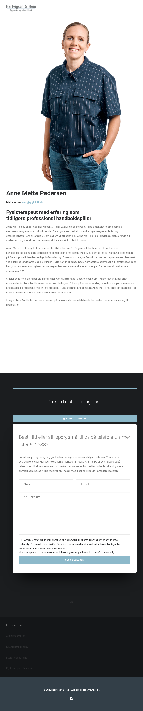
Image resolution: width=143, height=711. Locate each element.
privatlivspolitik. (60, 548)
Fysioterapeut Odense (19, 668)
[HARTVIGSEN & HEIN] (21, 8)
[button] (135, 8)
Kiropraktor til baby (17, 646)
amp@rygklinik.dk (32, 202)
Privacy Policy (79, 552)
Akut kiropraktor (15, 636)
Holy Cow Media (91, 690)
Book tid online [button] (76, 418)
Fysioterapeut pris (16, 657)
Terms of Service (99, 552)
